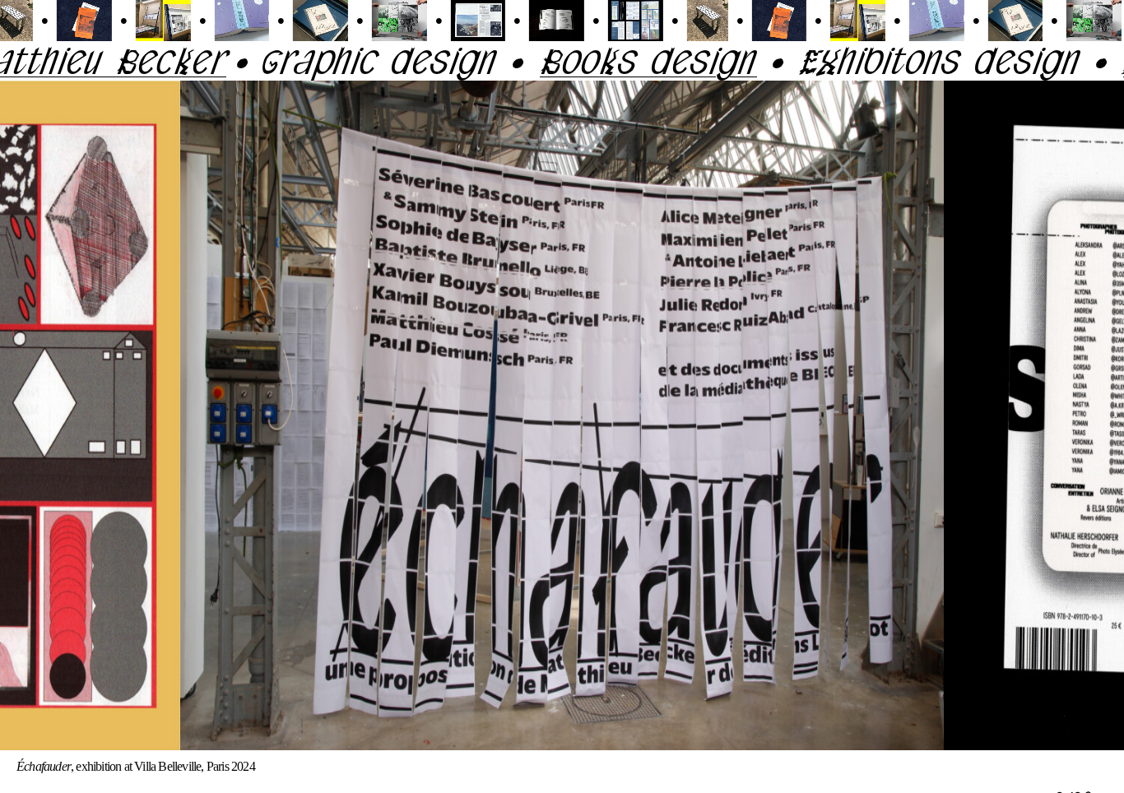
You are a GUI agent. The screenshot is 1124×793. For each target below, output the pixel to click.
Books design (597, 61)
